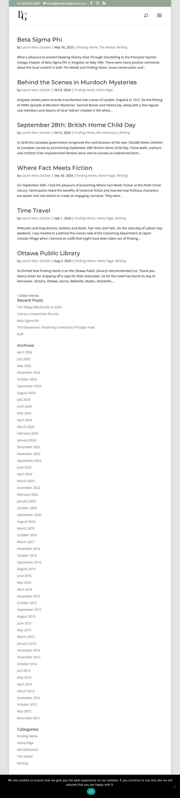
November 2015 (28, 596)
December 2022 (28, 488)
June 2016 (24, 576)
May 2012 (24, 711)
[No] (174, 786)
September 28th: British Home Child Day (76, 124)
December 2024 (28, 372)
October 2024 (27, 379)
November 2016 (28, 549)
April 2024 (24, 420)
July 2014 (23, 670)
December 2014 (28, 650)
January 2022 (26, 501)
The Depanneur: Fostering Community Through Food (56, 327)
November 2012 (28, 698)
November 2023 (28, 454)
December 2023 (28, 447)
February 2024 (27, 433)
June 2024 (24, 406)
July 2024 (23, 399)
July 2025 (23, 359)
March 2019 (25, 528)
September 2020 (29, 515)
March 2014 (25, 691)
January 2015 (26, 643)
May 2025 (24, 366)
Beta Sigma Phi (39, 39)
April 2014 (24, 684)
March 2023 (25, 481)
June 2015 (24, 623)
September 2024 (29, 386)
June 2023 (24, 467)
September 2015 (29, 609)
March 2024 (25, 427)
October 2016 (27, 555)
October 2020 (27, 508)
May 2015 (24, 630)
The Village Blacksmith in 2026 (39, 307)
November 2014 (28, 657)
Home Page (104, 90)
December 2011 (28, 718)
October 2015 (27, 603)
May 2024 (24, 413)
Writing (122, 47)
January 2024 (26, 440)
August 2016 (26, 569)
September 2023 (29, 461)
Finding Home (87, 47)
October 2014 (27, 664)
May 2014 (24, 677)
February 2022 (27, 494)
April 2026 (24, 352)
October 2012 (27, 704)
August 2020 (26, 521)
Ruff (20, 334)
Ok (91, 791)
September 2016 (29, 562)
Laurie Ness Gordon (36, 47)
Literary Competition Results (38, 314)
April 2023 (24, 474)
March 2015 (25, 637)
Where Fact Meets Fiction (54, 167)
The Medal (107, 47)
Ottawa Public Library (48, 253)
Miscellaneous (106, 132)
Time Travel (33, 210)
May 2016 (24, 582)
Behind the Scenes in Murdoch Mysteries (77, 82)
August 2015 (26, 616)
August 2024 (26, 393)
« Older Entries (28, 296)
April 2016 (24, 589)
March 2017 (25, 542)
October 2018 (27, 535)
